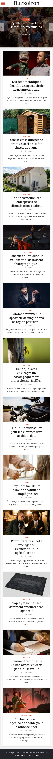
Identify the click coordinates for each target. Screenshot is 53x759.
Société (26, 600)
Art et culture (26, 252)
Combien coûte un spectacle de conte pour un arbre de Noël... (26, 723)
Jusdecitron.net (20, 755)
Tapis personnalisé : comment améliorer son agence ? (26, 607)
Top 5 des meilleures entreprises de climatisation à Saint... (26, 201)
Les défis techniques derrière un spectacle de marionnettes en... (27, 85)
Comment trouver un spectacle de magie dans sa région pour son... (26, 318)
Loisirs (26, 19)
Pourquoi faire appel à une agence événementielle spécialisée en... (26, 547)
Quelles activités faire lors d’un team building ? (26, 27)
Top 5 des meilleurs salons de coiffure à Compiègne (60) (26, 490)
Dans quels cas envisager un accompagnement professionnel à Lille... (26, 375)
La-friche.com (33, 755)
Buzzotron (27, 3)
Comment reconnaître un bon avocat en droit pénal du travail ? (27, 665)
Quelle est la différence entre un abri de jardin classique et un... (26, 143)
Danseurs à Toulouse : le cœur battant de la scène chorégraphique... (26, 260)
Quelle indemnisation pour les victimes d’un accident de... (26, 432)
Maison (26, 136)
